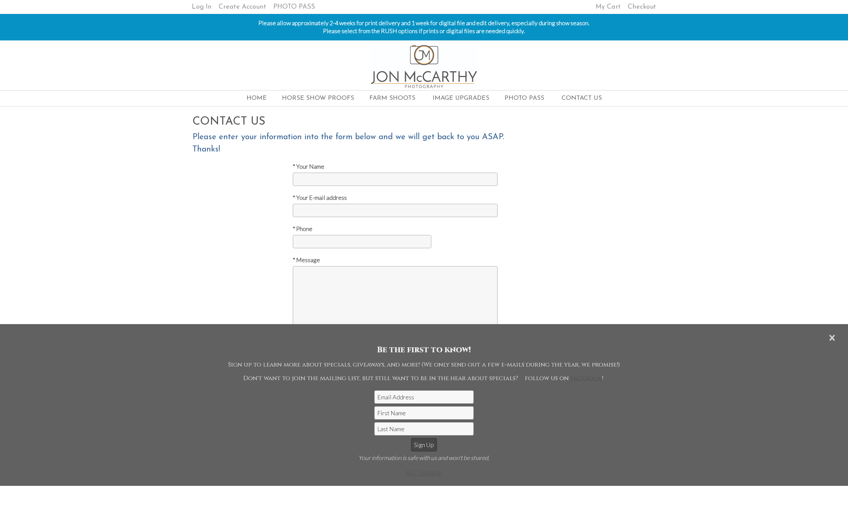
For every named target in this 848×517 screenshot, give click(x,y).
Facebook (586, 378)
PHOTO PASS (294, 7)
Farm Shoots (392, 98)
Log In (202, 7)
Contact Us (581, 98)
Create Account (242, 7)
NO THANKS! (424, 473)
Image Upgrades (461, 98)
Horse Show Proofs (318, 98)
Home (256, 98)
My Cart (609, 7)
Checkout (642, 7)
